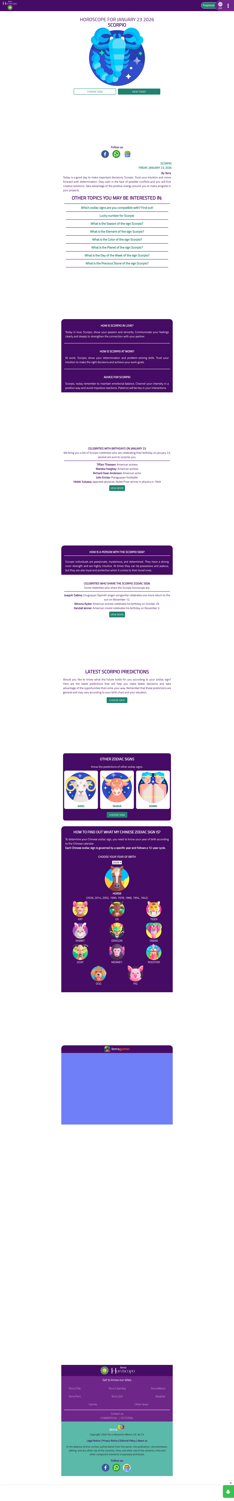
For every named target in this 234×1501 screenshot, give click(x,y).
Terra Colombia (117, 1388)
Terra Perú (75, 1396)
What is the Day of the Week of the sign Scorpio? (117, 255)
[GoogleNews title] (127, 154)
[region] (117, 120)
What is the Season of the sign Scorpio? (117, 223)
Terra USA (117, 1396)
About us (142, 1440)
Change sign (95, 91)
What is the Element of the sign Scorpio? (117, 231)
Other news (141, 1404)
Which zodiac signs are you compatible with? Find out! (117, 207)
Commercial (108, 1418)
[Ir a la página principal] (66, 1057)
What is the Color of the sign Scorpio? (117, 239)
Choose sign (117, 815)
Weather (160, 1396)
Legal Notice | (94, 1440)
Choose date (117, 700)
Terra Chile (75, 1388)
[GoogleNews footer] (127, 1467)
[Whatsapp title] (116, 154)
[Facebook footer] (106, 1467)
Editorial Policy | (129, 1440)
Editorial (127, 1418)
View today (139, 91)
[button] (23, 94)
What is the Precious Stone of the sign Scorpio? (117, 263)
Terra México (158, 1388)
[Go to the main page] (11, 5)
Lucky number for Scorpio (117, 215)
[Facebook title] (105, 154)
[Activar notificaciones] (214, 1491)
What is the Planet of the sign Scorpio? (117, 247)
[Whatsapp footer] (116, 1467)
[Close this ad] (231, 1483)
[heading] (117, 488)
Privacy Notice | (111, 1440)
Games (93, 1404)
